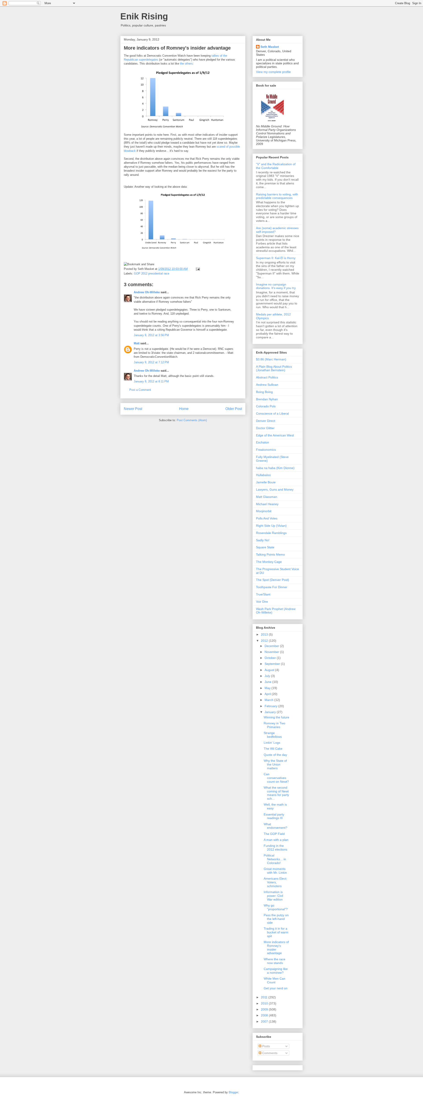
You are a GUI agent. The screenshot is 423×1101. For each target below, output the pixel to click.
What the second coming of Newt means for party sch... (276, 793)
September (273, 663)
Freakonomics (266, 449)
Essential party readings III (274, 816)
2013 (265, 634)
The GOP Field (274, 834)
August (270, 670)
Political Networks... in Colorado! (275, 859)
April (268, 694)
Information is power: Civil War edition (273, 895)
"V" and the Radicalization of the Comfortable (275, 166)
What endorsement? (275, 826)
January (271, 712)
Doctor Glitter (265, 428)
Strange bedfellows (273, 734)
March (269, 700)
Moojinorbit (263, 511)
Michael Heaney (267, 504)
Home (184, 409)
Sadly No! (262, 540)
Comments (269, 1053)
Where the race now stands (274, 961)
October (271, 658)
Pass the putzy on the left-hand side (276, 918)
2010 (265, 1003)
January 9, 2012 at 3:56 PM (151, 335)
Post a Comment (140, 389)
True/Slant (263, 594)
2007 (265, 1021)
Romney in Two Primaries (274, 725)
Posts (265, 1046)
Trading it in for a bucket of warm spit (276, 932)
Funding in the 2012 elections (275, 847)
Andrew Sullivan (267, 384)
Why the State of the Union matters (275, 764)
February (271, 706)
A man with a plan (276, 840)
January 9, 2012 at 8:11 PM (151, 381)
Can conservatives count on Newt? (276, 777)
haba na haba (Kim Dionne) (275, 468)
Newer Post (133, 409)
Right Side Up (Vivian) (271, 525)
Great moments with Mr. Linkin (275, 870)
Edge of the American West (275, 435)
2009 (265, 1009)
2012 (265, 640)
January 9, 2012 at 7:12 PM (151, 362)
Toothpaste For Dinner (271, 587)
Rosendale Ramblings (271, 533)
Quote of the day (275, 754)
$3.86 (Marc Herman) (271, 359)
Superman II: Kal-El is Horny (275, 258)
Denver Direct (265, 421)
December (272, 646)
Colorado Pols (266, 406)
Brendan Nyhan (267, 399)
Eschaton (262, 442)
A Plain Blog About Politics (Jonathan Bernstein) (274, 368)
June (268, 682)
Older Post (233, 409)
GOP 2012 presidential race (151, 273)
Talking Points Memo (270, 554)
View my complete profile (273, 72)
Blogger (233, 1092)
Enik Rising (144, 16)
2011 (264, 997)
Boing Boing (264, 392)
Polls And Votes (266, 518)
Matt (136, 343)
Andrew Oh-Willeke (147, 292)
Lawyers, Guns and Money (274, 489)
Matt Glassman (266, 497)
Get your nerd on (276, 988)
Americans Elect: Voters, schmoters (275, 882)
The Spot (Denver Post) (272, 580)
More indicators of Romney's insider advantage (177, 48)
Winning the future (276, 717)
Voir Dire (262, 601)
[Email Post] (197, 269)
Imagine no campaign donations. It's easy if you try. (276, 286)
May (268, 688)
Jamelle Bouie (266, 482)
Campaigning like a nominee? (276, 970)
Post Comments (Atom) (192, 420)
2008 (265, 1015)
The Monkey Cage (269, 561)
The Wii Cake (273, 748)
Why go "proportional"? (276, 907)
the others (186, 63)
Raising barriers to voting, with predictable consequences (277, 196)
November (272, 652)
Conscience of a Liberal (272, 413)
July (268, 676)
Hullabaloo (263, 475)
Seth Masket (269, 46)
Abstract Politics (267, 377)
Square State (265, 547)
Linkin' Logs (272, 742)
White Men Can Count (274, 980)
